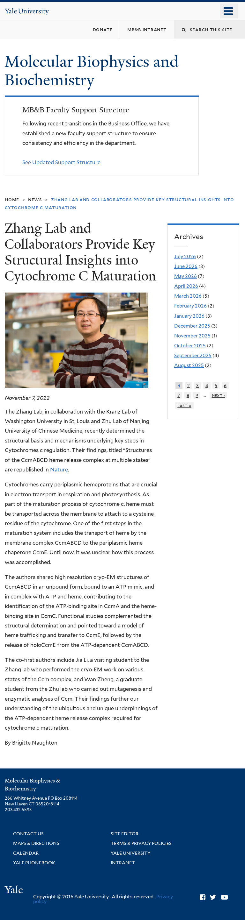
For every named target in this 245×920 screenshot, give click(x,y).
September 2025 (193, 355)
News (35, 199)
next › (218, 395)
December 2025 (192, 326)
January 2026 (189, 316)
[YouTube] (224, 897)
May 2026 (185, 276)
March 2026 (188, 296)
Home (12, 199)
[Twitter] (213, 897)
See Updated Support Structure (61, 162)
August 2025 (189, 365)
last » (184, 405)
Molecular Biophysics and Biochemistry (91, 71)
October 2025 (190, 346)
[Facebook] (202, 897)
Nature (59, 469)
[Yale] (15, 890)
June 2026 (185, 266)
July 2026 (185, 256)
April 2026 (186, 286)
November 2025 (192, 336)
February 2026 (190, 306)
